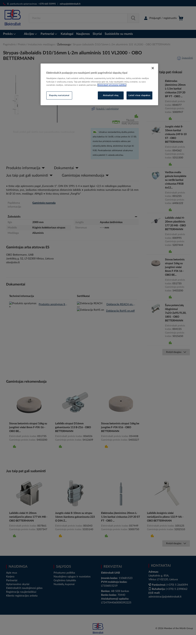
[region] (99, 84)
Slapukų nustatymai (59, 95)
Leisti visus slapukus (139, 95)
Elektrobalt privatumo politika (112, 85)
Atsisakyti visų (111, 95)
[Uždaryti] (153, 68)
